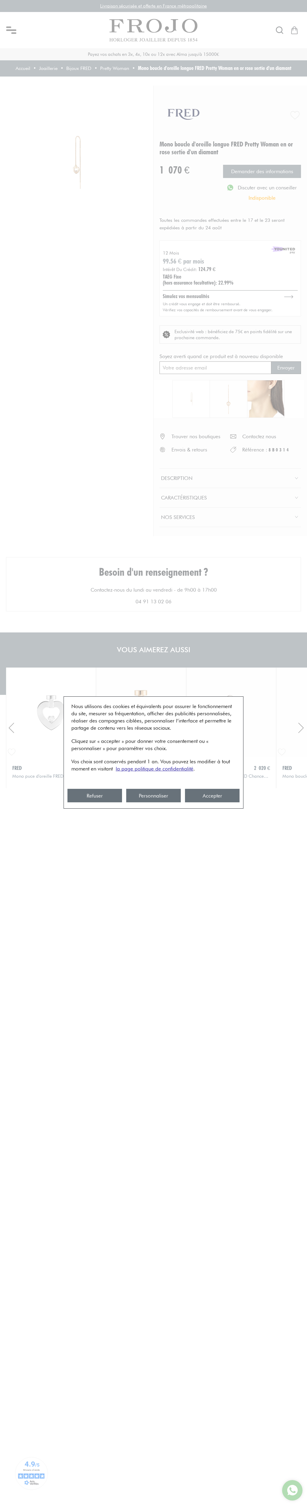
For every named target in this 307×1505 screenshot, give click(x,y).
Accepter (212, 796)
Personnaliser (153, 796)
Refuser (95, 796)
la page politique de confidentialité (154, 769)
